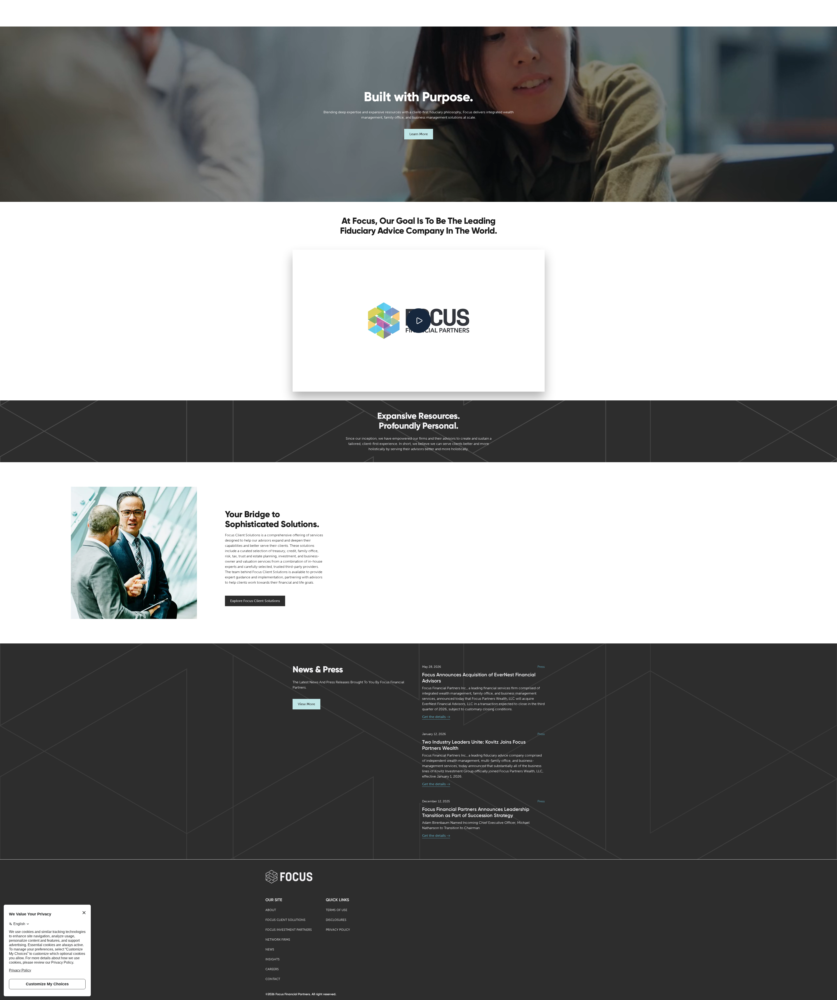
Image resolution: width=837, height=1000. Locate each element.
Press (541, 667)
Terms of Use (336, 910)
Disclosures (336, 920)
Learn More (418, 134)
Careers (272, 969)
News (269, 949)
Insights (272, 959)
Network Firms (277, 939)
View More (306, 704)
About (270, 910)
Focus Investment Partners (288, 930)
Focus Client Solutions (285, 920)
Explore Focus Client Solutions (255, 601)
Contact (272, 979)
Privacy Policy (338, 930)
